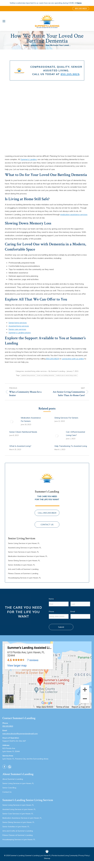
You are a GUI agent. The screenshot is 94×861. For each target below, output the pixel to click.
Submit (61, 627)
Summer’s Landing (29, 159)
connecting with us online (73, 358)
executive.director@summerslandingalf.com (20, 733)
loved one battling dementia (45, 375)
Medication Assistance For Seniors (31, 419)
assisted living (30, 371)
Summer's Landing (17, 855)
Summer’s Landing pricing (20, 332)
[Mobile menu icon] (3, 21)
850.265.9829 (70, 74)
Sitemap (47, 858)
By (57, 371)
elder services (41, 371)
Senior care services (17, 329)
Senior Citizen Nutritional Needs (23, 432)
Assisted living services (19, 326)
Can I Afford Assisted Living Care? (75, 433)
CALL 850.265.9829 (47, 513)
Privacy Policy (84, 855)
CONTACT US (47, 524)
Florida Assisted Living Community (64, 855)
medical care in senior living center (66, 375)
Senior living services (18, 322)
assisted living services (28, 375)
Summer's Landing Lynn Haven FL (38, 855)
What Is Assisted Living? (20, 446)
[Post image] (11, 422)
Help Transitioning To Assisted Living (70, 446)
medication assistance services (73, 214)
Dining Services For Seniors (66, 417)
